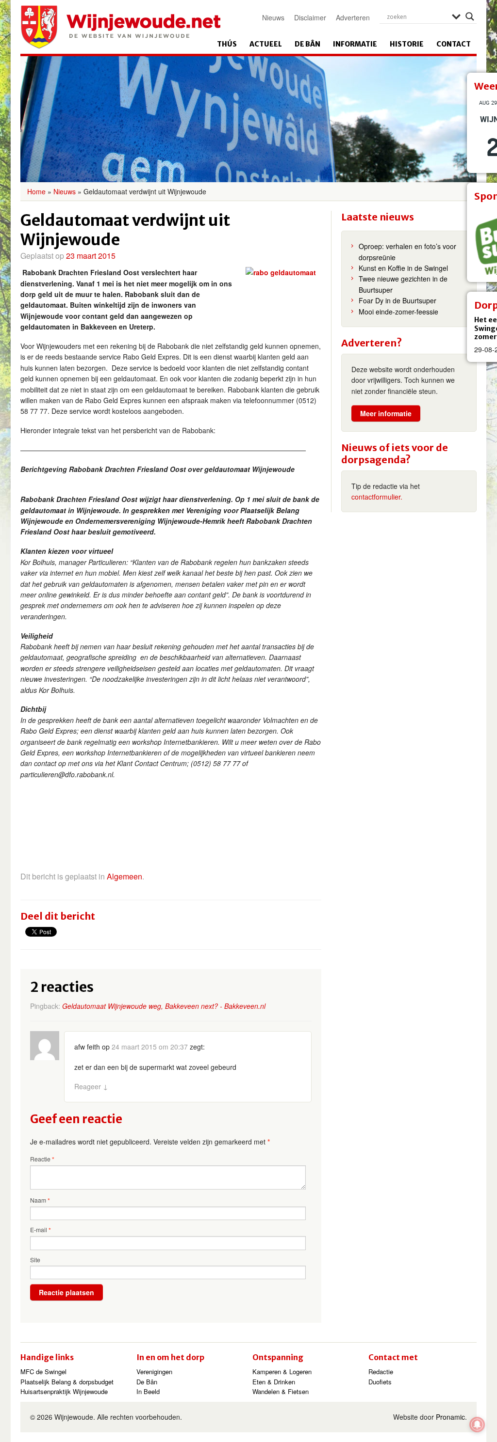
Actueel (265, 44)
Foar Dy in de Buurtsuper (397, 300)
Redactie (380, 1371)
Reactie (42, 1159)
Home (36, 191)
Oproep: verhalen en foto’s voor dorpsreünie (407, 251)
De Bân (307, 44)
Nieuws (273, 17)
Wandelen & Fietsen (280, 1391)
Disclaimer (310, 17)
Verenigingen (154, 1371)
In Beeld (148, 1391)
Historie (407, 44)
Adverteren (353, 17)
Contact (453, 44)
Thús (227, 44)
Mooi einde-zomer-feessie (398, 311)
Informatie (355, 44)
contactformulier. (376, 497)
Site (35, 1259)
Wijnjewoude (120, 27)
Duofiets (380, 1381)
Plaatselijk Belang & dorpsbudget (67, 1381)
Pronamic (450, 1417)
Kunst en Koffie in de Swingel (403, 268)
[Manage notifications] (477, 1424)
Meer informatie (386, 413)
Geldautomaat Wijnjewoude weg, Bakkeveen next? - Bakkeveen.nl (163, 1006)
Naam (40, 1200)
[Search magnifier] (470, 16)
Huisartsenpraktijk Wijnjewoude (64, 1391)
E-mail (40, 1229)
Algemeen (124, 876)
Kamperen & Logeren (282, 1371)
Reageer (91, 1086)
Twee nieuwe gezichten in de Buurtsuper (403, 284)
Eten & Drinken (273, 1381)
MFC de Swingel (43, 1371)
